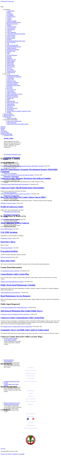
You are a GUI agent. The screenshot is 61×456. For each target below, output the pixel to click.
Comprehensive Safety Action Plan (15, 274)
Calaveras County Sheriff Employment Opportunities (22, 188)
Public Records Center (12, 102)
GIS (8, 43)
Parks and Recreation (12, 95)
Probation (9, 58)
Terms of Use (4, 454)
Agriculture (10, 13)
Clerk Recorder (11, 29)
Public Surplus (10, 104)
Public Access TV (11, 59)
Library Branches (8, 361)
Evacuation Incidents (12, 84)
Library (9, 52)
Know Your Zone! (8, 261)
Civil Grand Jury (11, 28)
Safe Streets (10, 106)
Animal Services (11, 16)
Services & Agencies (12, 108)
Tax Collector (10, 69)
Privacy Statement (12, 454)
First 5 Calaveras (11, 42)
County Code (10, 79)
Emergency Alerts (11, 81)
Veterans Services (11, 71)
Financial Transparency (11, 196)
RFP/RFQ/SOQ (11, 105)
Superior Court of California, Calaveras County (19, 111)
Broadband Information (13, 75)
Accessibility (21, 454)
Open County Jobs (11, 122)
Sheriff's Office (11, 65)
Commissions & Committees (14, 76)
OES (8, 54)
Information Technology (13, 49)
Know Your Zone (11, 89)
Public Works (10, 64)
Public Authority (11, 61)
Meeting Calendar (8, 114)
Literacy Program (11, 92)
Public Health (10, 62)
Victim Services (11, 72)
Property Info (10, 98)
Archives (9, 18)
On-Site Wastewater (12, 55)
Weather (9, 112)
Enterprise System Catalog (13, 85)
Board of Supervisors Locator (11, 404)
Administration (10, 11)
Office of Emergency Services (14, 94)
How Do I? (10, 88)
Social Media (10, 109)
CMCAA (9, 31)
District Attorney (11, 38)
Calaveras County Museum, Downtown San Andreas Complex (26, 178)
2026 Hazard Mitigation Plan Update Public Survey (22, 311)
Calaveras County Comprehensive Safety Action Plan (22, 318)
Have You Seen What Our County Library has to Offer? (23, 197)
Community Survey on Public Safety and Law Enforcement (25, 330)
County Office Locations (10, 340)
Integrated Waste (11, 51)
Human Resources (11, 48)
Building (9, 25)
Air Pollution (10, 15)
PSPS (8, 99)
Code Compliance (11, 32)
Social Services (11, 66)
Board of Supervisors (12, 23)
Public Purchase (11, 101)
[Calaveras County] (7, 1)
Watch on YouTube (12, 118)
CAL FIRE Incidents (9, 232)
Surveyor (9, 68)
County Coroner (11, 35)
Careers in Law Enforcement (14, 121)
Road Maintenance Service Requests (15, 296)
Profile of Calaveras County (12, 207)
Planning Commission (12, 96)
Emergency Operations (13, 82)
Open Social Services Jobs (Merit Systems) (18, 124)
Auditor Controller (11, 21)
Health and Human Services (14, 46)
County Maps (10, 78)
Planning (9, 56)
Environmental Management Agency (16, 41)
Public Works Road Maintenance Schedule (18, 285)
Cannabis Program (11, 26)
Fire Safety (9, 86)
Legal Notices (10, 91)
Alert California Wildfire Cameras (15, 223)
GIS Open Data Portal (12, 45)
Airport (9, 12)
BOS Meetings (7, 117)
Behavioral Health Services (14, 22)
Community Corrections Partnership (16, 33)
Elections (9, 39)
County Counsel (11, 36)
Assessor (9, 19)
